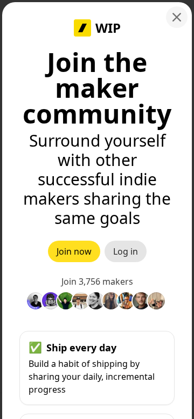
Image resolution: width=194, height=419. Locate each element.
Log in (125, 251)
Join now (74, 251)
